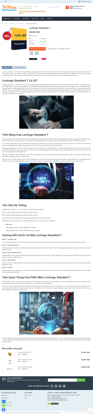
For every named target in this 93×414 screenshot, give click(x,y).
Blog (42, 18)
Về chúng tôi (27, 395)
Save (44, 59)
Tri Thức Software (63, 338)
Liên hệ (49, 18)
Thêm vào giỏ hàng (37, 48)
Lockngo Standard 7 (8, 71)
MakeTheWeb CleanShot (25, 359)
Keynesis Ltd (20, 23)
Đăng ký (81, 380)
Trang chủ (6, 18)
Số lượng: (32, 43)
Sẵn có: (31, 41)
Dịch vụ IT (35, 18)
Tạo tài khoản (5, 398)
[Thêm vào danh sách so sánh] (37, 53)
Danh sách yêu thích (6, 403)
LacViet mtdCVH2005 (24, 352)
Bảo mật (12, 23)
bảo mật (24, 84)
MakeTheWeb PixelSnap (25, 367)
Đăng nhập (4, 395)
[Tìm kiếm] (67, 7)
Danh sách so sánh (6, 405)
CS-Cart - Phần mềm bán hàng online (49, 412)
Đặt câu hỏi (33, 35)
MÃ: (30, 38)
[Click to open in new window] (52, 386)
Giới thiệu (16, 18)
